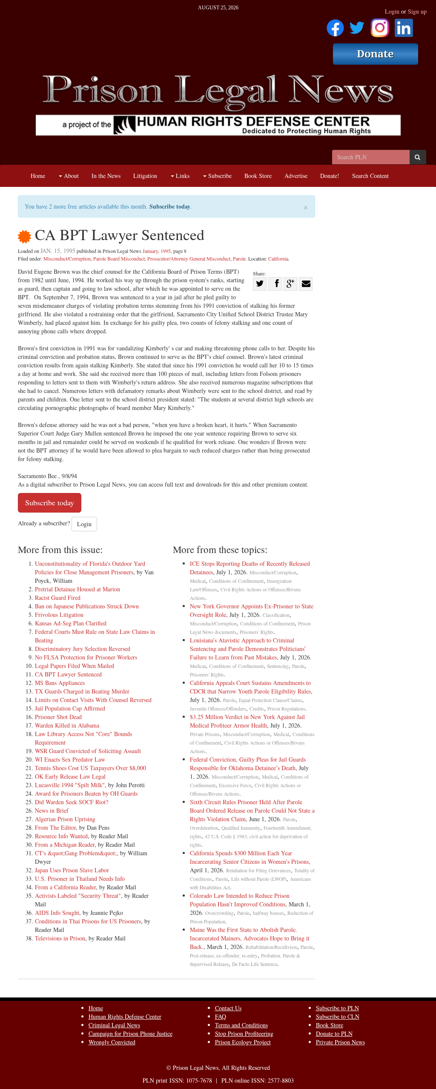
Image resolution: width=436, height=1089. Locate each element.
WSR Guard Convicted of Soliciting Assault (88, 751)
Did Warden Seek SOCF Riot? (71, 802)
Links (181, 176)
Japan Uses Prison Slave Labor (72, 870)
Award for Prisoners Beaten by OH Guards (86, 793)
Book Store (258, 176)
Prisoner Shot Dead (58, 717)
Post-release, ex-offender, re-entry (224, 955)
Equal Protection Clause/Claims (270, 700)
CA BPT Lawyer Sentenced (68, 674)
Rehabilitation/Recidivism (271, 947)
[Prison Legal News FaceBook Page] (335, 25)
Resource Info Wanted (61, 836)
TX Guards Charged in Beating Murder (82, 691)
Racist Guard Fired (57, 597)
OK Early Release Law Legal (70, 776)
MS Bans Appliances (60, 683)
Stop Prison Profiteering (244, 1033)
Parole (239, 258)
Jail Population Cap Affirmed (70, 708)
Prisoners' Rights (257, 632)
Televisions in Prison (60, 938)
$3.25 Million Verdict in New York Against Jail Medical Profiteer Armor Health (247, 721)
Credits (257, 708)
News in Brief (52, 810)
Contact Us (228, 1008)
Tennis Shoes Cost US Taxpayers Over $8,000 (90, 768)
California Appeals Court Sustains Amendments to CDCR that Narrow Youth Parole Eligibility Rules (250, 687)
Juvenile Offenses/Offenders (218, 708)
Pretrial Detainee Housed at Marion (77, 589)
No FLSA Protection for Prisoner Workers (86, 657)
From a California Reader (65, 887)
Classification (276, 615)
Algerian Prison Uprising (65, 819)
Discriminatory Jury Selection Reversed (82, 649)
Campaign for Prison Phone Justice (130, 1033)
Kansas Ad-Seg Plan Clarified (70, 623)
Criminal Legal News (114, 1025)
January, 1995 (157, 250)
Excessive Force (235, 785)
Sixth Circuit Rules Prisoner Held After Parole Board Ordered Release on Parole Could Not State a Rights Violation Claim (252, 810)
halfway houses (268, 913)
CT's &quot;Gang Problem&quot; (76, 853)
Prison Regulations (286, 708)
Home (38, 176)
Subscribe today (169, 206)
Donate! (329, 176)
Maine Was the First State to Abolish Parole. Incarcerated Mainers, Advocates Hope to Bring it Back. (250, 938)
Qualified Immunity (240, 828)
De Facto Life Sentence (255, 964)
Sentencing (278, 666)
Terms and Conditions (241, 1025)
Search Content (370, 176)
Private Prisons (205, 734)
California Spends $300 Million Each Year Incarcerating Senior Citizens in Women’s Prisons (249, 857)
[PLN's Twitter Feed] (357, 25)
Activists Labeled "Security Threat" (78, 895)
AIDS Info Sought (57, 912)
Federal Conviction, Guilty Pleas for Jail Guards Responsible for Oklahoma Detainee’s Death (248, 763)
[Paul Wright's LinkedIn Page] (404, 25)
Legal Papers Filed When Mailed (74, 666)
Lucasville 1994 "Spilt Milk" (70, 785)
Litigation (145, 176)
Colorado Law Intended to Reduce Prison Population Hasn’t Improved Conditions (240, 899)
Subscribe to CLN (337, 1016)
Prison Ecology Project (243, 1042)
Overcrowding (219, 913)
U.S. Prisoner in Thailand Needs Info (80, 878)
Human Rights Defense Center (125, 1016)
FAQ (220, 1016)
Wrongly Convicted (112, 1042)
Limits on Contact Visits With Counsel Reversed (93, 700)
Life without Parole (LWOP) (259, 879)
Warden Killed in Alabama (67, 725)
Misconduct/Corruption (67, 258)
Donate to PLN (334, 1033)
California (278, 258)
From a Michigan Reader (65, 844)
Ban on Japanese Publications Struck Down (87, 606)
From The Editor (55, 827)
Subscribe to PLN (337, 1008)
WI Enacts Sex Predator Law (70, 759)
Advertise (295, 176)
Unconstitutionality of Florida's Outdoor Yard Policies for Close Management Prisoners (90, 567)
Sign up (417, 11)
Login (392, 11)
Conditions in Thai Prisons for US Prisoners (88, 921)
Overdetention (204, 828)
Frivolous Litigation (59, 614)
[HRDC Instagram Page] (380, 25)
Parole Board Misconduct (119, 258)
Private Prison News (340, 1042)
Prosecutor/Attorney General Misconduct (188, 258)
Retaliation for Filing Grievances (258, 870)
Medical (198, 581)
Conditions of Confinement (236, 581)
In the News (106, 176)
